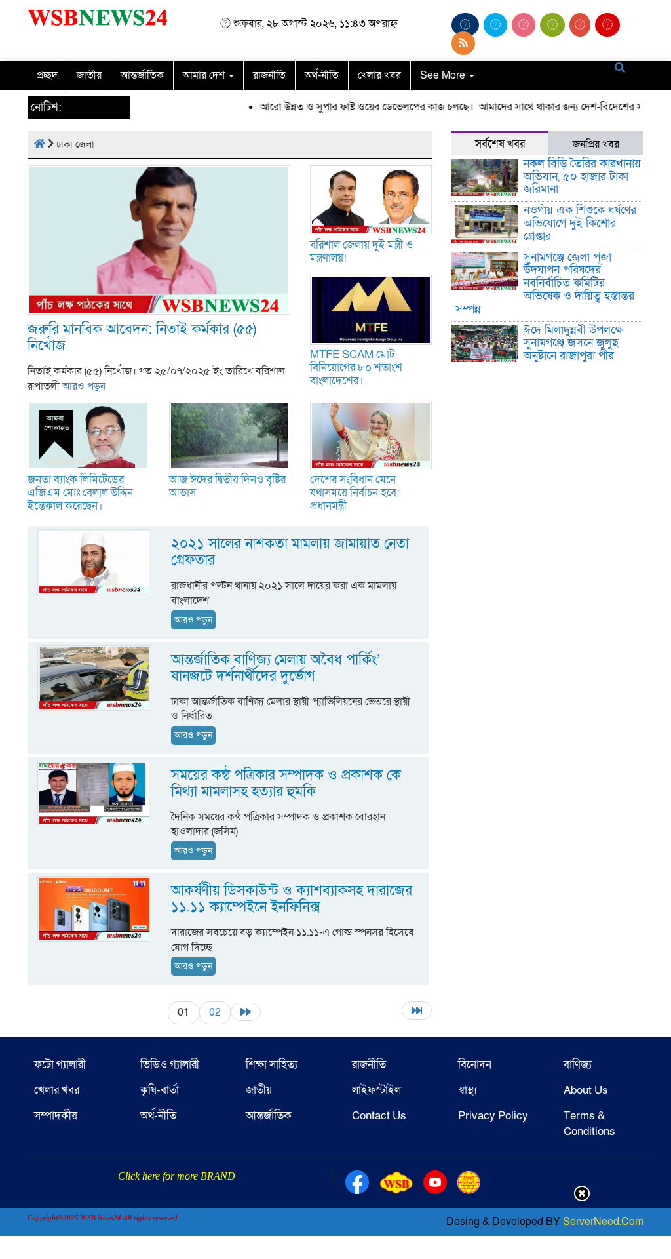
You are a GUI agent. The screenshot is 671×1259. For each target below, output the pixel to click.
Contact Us (379, 1115)
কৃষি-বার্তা (159, 1090)
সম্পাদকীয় (55, 1115)
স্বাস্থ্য (467, 1090)
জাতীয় (89, 75)
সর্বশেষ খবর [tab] (500, 143)
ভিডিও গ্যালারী (169, 1064)
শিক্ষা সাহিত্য (271, 1064)
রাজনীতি (269, 75)
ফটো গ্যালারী (60, 1064)
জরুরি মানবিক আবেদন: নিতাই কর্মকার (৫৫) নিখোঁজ (142, 337)
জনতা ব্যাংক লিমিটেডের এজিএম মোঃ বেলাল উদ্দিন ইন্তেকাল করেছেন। (80, 492)
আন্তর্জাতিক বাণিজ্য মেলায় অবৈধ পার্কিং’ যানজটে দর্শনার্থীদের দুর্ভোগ (275, 668)
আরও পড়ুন (83, 386)
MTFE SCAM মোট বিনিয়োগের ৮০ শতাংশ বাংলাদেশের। (356, 367)
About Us (586, 1090)
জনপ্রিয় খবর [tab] (596, 144)
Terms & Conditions (589, 1123)
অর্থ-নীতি (322, 75)
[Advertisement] (335, 1228)
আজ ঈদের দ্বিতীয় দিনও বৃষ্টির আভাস (227, 486)
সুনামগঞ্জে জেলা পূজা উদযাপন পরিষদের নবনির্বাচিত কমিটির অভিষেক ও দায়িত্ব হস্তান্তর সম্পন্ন (545, 283)
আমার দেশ (205, 75)
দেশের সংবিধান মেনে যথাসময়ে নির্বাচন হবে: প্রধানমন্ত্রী (355, 492)
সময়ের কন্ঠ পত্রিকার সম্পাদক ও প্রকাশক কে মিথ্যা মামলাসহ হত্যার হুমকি (286, 783)
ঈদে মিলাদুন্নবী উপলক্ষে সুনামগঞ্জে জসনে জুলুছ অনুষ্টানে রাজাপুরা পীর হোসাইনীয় (574, 349)
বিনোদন (474, 1064)
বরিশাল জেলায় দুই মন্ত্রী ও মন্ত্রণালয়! (361, 251)
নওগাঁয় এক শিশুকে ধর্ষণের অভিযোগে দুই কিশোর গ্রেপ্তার (580, 223)
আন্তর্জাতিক (142, 75)
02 (215, 1012)
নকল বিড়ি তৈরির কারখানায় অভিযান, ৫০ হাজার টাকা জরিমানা (582, 176)
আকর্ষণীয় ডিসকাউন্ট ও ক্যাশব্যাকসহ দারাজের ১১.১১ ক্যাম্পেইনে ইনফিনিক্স (291, 899)
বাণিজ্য (578, 1064)
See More (444, 75)
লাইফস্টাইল (376, 1090)
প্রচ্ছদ (47, 75)
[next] (246, 1012)
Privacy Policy (493, 1115)
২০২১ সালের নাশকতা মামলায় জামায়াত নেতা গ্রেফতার (290, 552)
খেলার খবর (379, 75)
